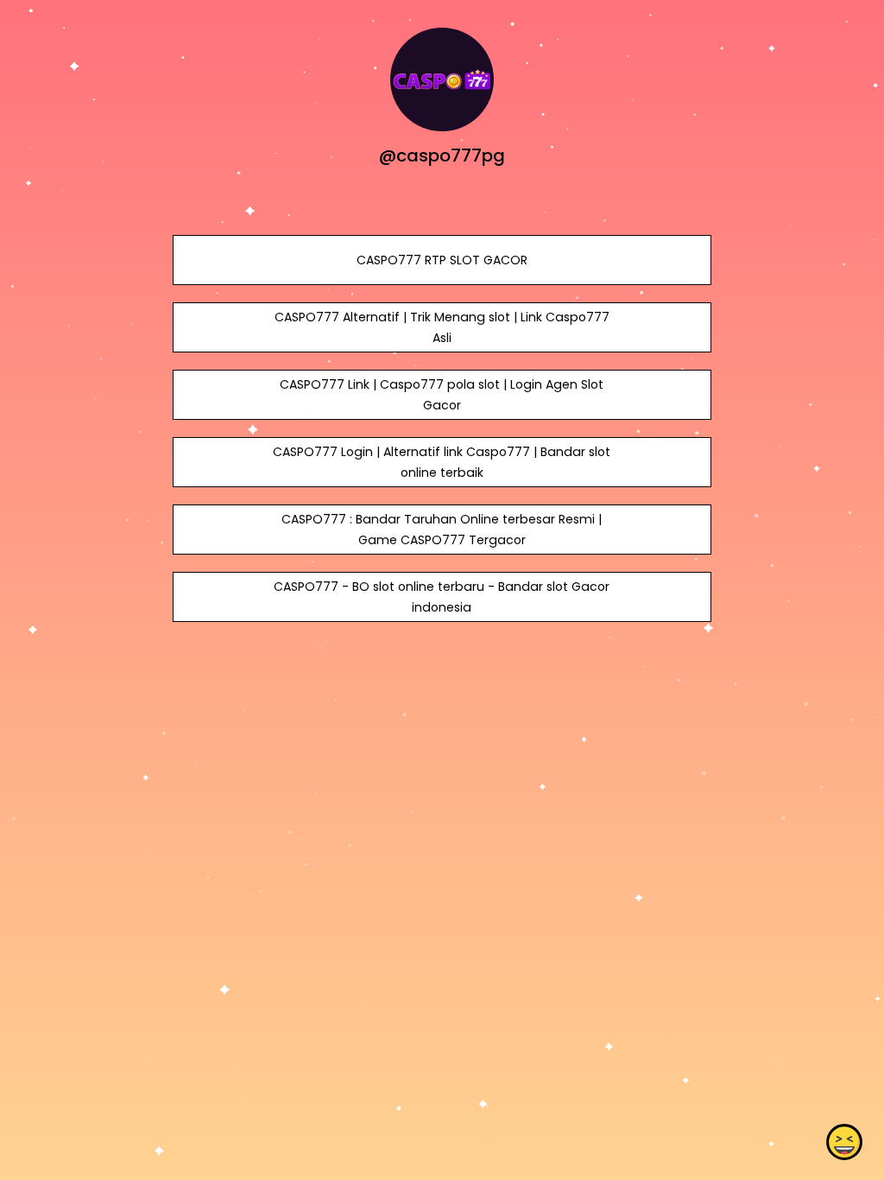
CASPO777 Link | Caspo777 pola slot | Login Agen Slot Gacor (441, 395)
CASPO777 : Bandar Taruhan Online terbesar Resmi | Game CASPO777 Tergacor (441, 530)
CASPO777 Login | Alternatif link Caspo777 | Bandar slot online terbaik (441, 462)
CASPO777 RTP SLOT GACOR (442, 260)
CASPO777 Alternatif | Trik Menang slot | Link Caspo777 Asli (442, 327)
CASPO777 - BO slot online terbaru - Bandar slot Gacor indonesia (441, 597)
